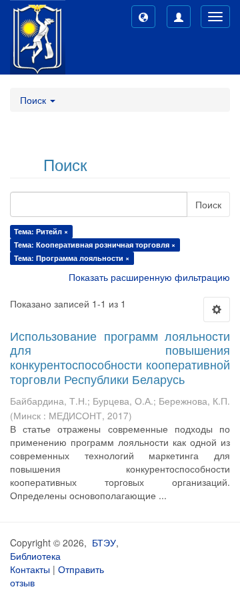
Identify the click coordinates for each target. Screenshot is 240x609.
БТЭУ (104, 542)
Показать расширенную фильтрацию (149, 277)
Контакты (30, 569)
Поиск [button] (34, 99)
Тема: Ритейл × (41, 231)
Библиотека (35, 555)
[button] (143, 16)
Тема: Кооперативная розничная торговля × (94, 245)
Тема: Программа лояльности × (71, 258)
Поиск (208, 204)
